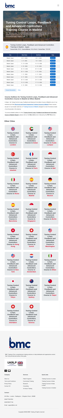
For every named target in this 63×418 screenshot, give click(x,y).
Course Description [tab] (10, 90)
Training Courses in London (49, 378)
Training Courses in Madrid (30, 107)
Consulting (26, 386)
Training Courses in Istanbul (49, 388)
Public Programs (27, 378)
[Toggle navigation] (58, 5)
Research (25, 383)
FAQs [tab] (19, 90)
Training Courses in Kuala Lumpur (48, 384)
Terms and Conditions (10, 381)
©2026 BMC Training (29, 412)
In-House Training (27, 388)
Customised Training (28, 381)
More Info (53, 60)
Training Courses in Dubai (48, 381)
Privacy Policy (7, 383)
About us (6, 378)
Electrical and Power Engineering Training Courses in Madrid (31, 104)
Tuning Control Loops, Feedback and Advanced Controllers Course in (13, 139)
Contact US (7, 386)
